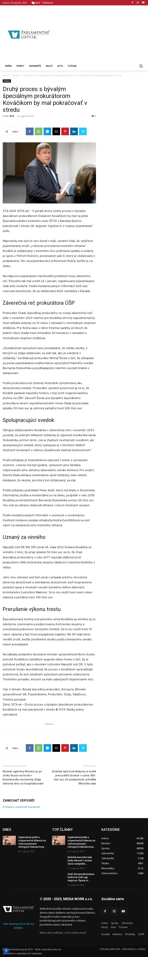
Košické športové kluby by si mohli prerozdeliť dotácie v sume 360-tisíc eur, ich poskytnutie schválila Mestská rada (74, 777)
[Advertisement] (101, 34)
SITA (11, 116)
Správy (16, 75)
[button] (140, 66)
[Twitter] (83, 131)
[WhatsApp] (38, 131)
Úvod (6, 75)
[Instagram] (137, 3)
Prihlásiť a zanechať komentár (21, 806)
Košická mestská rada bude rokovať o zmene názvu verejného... (80, 860)
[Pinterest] (65, 131)
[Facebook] (132, 3)
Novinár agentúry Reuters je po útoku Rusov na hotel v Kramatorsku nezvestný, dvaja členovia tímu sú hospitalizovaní (23, 777)
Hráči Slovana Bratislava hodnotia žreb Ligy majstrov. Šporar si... (81, 877)
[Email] (56, 131)
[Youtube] (143, 3)
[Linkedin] (74, 131)
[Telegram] (47, 131)
